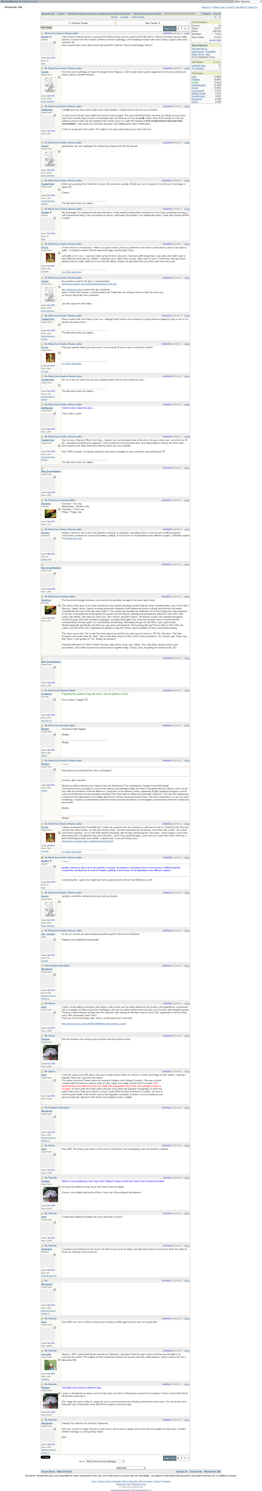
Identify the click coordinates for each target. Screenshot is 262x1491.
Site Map (240, 7)
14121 (187, 1246)
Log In (218, 14)
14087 (187, 33)
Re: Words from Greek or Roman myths (63, 68)
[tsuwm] (50, 91)
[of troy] (50, 261)
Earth (43, 63)
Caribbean (45, 1379)
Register (207, 14)
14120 (187, 1213)
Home (94, 1481)
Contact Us (251, 7)
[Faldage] (50, 1059)
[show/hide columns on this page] (219, 17)
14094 (187, 278)
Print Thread (46, 27)
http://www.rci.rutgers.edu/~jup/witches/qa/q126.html (87, 841)
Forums (61, 14)
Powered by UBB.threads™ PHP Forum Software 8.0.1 (131, 1490)
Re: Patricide (51, 1178)
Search (230, 7)
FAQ (141, 1481)
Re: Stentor (50, 1003)
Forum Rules (48, 1471)
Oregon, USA (46, 559)
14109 (187, 824)
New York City (46, 721)
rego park (45, 271)
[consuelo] (50, 1369)
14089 (187, 106)
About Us (206, 7)
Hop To (81, 1461)
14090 (187, 143)
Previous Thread (79, 23)
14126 (187, 1420)
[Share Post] (181, 33)
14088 (187, 68)
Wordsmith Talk (48, 14)
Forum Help (196, 1471)
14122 (187, 1281)
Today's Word (104, 1481)
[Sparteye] (50, 517)
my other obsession (71, 272)
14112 (187, 931)
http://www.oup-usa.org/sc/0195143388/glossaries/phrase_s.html (94, 1024)
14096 (187, 344)
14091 (187, 181)
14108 (187, 761)
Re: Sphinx (50, 1071)
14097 (187, 376)
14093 (187, 244)
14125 (187, 1384)
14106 (187, 690)
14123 (187, 1319)
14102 (187, 529)
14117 (187, 1108)
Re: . (47, 1281)
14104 (187, 597)
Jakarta (44, 755)
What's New (219, 7)
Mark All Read (64, 1471)
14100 (187, 468)
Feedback (166, 1481)
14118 (187, 1145)
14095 (187, 316)
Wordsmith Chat (139, 1484)
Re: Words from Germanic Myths (60, 500)
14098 (187, 405)
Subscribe (133, 1481)
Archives (148, 1481)
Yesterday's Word (119, 1481)
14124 (187, 1351)
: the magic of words (19, 1)
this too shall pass (48, 101)
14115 (187, 1036)
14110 (187, 858)
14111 (187, 893)
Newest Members (200, 45)
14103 (187, 564)
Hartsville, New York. (49, 1276)
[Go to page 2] (188, 28)
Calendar (124, 17)
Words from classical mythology (147, 14)
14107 (187, 726)
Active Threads (137, 17)
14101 (187, 500)
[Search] (215, 17)
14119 (187, 1178)
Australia (44, 961)
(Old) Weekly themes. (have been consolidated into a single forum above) (99, 14)
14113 (187, 966)
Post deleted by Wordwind (57, 966)
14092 (187, 209)
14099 (187, 437)
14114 (187, 1003)
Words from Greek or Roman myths (61, 33)
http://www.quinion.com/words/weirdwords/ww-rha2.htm (89, 284)
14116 (187, 1071)
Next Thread (151, 23)
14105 (187, 658)
